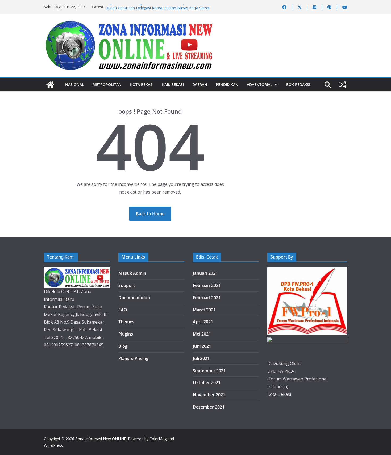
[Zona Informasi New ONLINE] (50, 84)
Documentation (134, 298)
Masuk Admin (132, 273)
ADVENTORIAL (259, 84)
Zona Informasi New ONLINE (100, 438)
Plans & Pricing (133, 358)
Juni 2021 (202, 346)
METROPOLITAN (107, 84)
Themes (126, 322)
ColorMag (158, 438)
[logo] (77, 271)
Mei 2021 (202, 334)
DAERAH (199, 84)
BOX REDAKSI (298, 84)
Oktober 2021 (207, 382)
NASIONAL (74, 84)
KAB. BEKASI (173, 84)
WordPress (53, 445)
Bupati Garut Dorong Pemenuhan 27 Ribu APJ (145, 6)
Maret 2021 (204, 310)
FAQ (122, 310)
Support (126, 285)
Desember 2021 (208, 407)
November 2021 (209, 395)
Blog (122, 346)
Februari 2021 (207, 285)
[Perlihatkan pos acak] (343, 84)
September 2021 (209, 371)
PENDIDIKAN (227, 84)
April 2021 (203, 322)
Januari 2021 (205, 273)
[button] (275, 84)
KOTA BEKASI (141, 84)
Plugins (125, 334)
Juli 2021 (201, 358)
